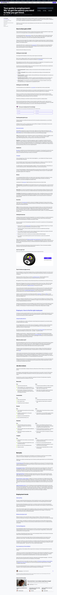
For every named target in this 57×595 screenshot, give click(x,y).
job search (24, 182)
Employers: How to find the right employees (29, 310)
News (15, 2)
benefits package (41, 329)
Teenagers (18, 155)
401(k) (47, 293)
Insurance (40, 2)
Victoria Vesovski (31, 584)
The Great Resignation (20, 526)
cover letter (33, 87)
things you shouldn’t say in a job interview (34, 239)
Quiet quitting (19, 497)
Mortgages (32, 2)
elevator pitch (28, 225)
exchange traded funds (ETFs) (29, 290)
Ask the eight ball (5, 21)
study (20, 350)
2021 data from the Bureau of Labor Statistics (44, 561)
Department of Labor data (22, 562)
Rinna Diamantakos (20, 590)
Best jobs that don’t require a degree (22, 478)
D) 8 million (37, 113)
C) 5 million (19, 113)
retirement (39, 293)
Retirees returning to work (21, 514)
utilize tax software (30, 285)
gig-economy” (28, 35)
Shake (48, 258)
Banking (28, 2)
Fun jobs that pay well (19, 463)
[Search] (51, 2)
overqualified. (40, 59)
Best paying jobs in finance (20, 467)
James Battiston (7, 14)
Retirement (23, 2)
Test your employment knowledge (7, 20)
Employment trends (6, 26)
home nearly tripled (38, 334)
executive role (24, 202)
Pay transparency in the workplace (23, 546)
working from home (36, 276)
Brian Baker (32, 590)
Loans (36, 2)
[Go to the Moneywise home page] (5, 2)
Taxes (44, 2)
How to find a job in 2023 (6, 19)
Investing (18, 2)
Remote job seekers (20, 128)
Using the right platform (21, 318)
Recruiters (18, 150)
